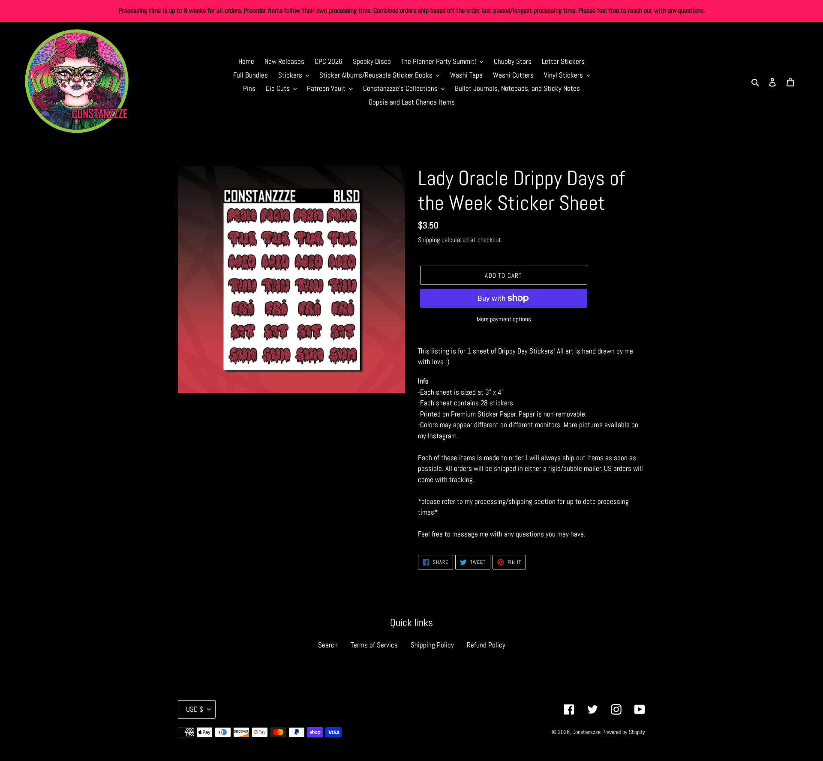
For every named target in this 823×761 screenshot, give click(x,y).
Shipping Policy (432, 645)
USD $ (194, 709)
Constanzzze (586, 732)
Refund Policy (486, 645)
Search (328, 645)
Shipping (429, 239)
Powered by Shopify (623, 732)
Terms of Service (374, 645)
